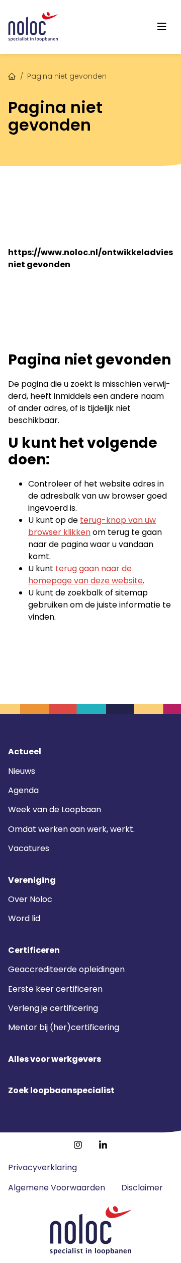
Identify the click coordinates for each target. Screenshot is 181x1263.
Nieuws (21, 771)
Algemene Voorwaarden (56, 1187)
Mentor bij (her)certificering (63, 1027)
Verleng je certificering (53, 1008)
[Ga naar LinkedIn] (103, 1145)
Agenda (23, 790)
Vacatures (28, 848)
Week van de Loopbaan (54, 809)
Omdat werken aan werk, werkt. (71, 829)
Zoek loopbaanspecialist (61, 1090)
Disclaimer (142, 1187)
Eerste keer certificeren (55, 989)
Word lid (24, 918)
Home (12, 75)
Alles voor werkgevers (54, 1059)
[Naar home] (33, 27)
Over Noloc (30, 899)
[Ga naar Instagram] (77, 1145)
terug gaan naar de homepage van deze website (85, 574)
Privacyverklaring (42, 1167)
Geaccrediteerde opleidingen (66, 969)
